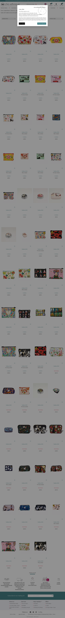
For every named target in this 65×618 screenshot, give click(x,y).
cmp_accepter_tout (42, 23)
